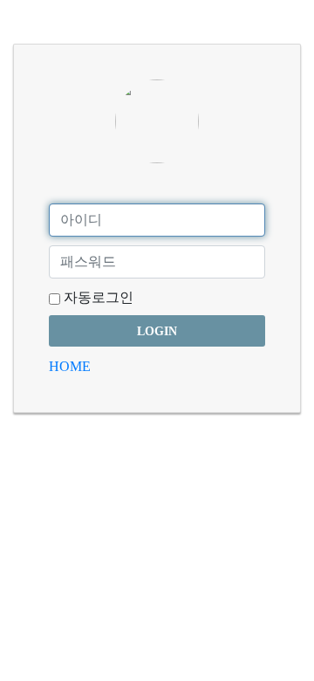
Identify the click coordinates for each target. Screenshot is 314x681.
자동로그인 (96, 297)
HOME (70, 366)
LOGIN (157, 331)
